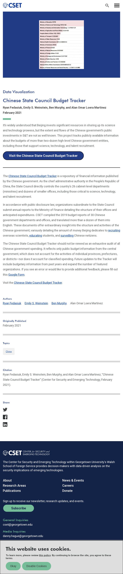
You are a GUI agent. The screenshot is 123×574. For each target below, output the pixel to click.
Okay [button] (13, 566)
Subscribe (18, 508)
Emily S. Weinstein (36, 303)
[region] (61, 557)
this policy (45, 555)
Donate (67, 491)
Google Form (16, 274)
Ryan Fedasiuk (12, 303)
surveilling (67, 235)
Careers (68, 485)
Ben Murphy (59, 303)
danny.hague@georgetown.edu (23, 536)
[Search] (107, 5)
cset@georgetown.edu (18, 524)
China (9, 351)
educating (35, 235)
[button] (61, 409)
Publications (12, 491)
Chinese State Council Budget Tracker (32, 176)
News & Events (73, 480)
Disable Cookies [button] (36, 566)
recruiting (114, 230)
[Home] (11, 5)
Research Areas (14, 485)
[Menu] (116, 5)
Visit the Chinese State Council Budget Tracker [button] (43, 156)
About (7, 480)
